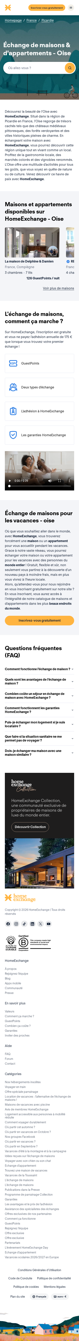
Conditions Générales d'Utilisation (39, 1270)
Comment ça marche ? (19, 1016)
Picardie (48, 20)
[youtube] (48, 924)
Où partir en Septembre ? (21, 1146)
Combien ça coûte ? (18, 1025)
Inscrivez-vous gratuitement (47, 7)
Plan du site (17, 1296)
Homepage (13, 20)
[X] (40, 924)
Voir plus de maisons (58, 288)
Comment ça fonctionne (20, 1218)
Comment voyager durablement (25, 1122)
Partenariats (12, 1242)
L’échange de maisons (19, 1180)
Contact (10, 1063)
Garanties (11, 1030)
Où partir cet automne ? (20, 1127)
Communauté (13, 988)
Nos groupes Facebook (20, 1136)
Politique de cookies (26, 1286)
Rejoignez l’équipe (16, 973)
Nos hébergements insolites (23, 1082)
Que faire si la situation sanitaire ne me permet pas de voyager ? (33, 738)
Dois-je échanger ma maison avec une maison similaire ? (33, 753)
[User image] (53, 251)
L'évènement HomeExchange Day (26, 1247)
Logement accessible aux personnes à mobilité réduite (35, 1116)
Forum (9, 1058)
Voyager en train (15, 1087)
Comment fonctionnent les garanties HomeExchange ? (32, 710)
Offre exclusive (14, 1233)
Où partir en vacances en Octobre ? (28, 1132)
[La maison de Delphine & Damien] (32, 254)
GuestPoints (12, 1021)
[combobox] (39, 68)
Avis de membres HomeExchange (26, 1109)
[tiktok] (24, 924)
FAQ (8, 1054)
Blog (8, 978)
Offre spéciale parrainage (21, 1091)
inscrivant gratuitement (34, 589)
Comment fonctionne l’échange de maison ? (37, 669)
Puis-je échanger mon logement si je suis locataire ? (35, 724)
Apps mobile (13, 983)
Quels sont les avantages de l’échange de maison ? (35, 681)
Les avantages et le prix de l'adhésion (29, 1204)
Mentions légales (55, 1286)
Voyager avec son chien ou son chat (28, 1160)
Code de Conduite (20, 1278)
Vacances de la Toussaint (21, 1175)
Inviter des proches (17, 1035)
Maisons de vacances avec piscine (27, 1104)
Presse (9, 993)
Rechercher (70, 68)
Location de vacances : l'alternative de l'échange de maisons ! (38, 1098)
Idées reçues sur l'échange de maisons (30, 1156)
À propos (11, 968)
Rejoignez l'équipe (16, 1228)
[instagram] (16, 924)
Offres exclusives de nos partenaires (28, 1213)
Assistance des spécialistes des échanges (32, 1209)
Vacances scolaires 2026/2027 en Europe (32, 1257)
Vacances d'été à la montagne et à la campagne (35, 1151)
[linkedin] (32, 924)
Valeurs (9, 1011)
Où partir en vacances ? (20, 1141)
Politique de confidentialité (54, 1278)
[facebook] (8, 924)
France (32, 20)
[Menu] (71, 7)
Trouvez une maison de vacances (26, 1170)
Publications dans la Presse (22, 1189)
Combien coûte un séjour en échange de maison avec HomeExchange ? (34, 696)
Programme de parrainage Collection (29, 1194)
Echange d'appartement (20, 1165)
